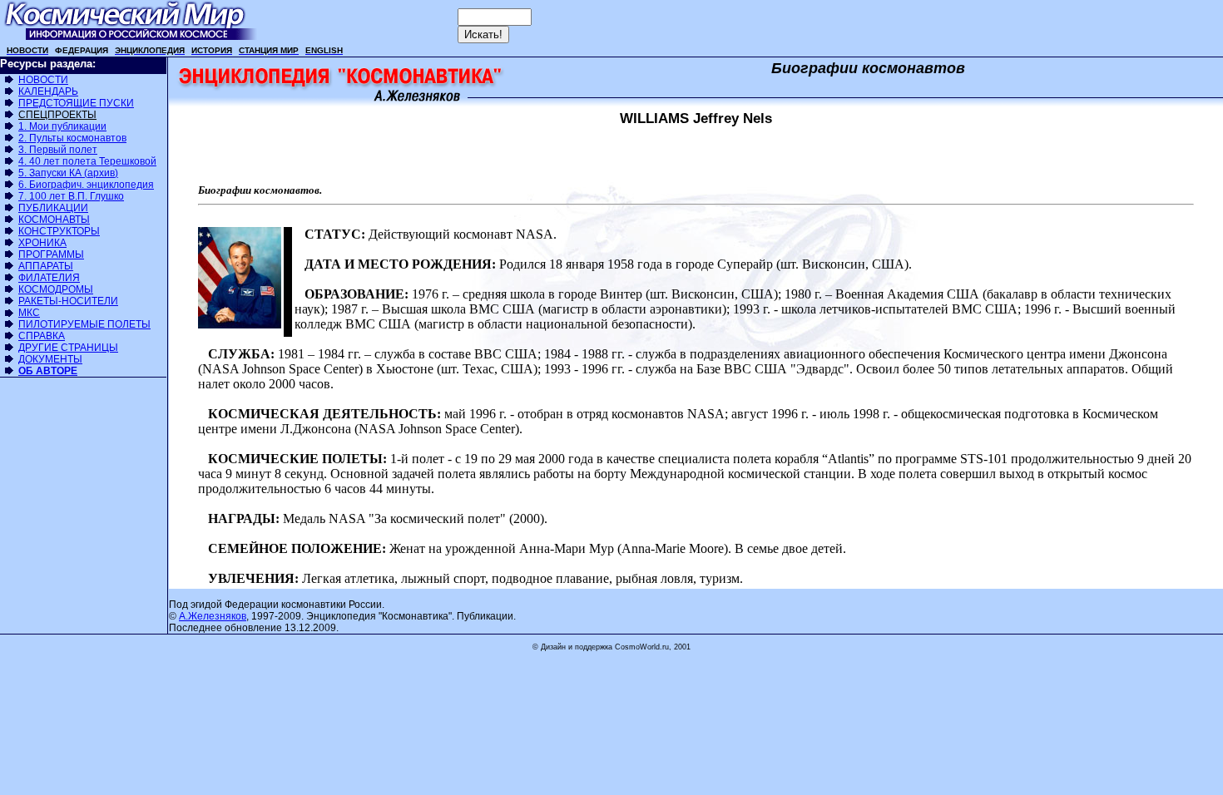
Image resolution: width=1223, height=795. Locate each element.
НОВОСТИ (43, 80)
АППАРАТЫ (45, 266)
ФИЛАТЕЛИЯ (49, 278)
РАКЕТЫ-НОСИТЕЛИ (68, 301)
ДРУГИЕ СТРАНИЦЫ (68, 347)
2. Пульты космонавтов (72, 138)
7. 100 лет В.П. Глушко (71, 196)
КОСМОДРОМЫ (55, 289)
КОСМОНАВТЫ (54, 219)
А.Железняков (212, 616)
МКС (29, 312)
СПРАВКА (41, 336)
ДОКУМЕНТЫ (50, 359)
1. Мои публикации (62, 126)
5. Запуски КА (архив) (68, 173)
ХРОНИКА (42, 243)
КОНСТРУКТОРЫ (59, 231)
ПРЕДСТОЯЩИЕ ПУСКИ (76, 103)
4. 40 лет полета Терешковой (87, 161)
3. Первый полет (57, 150)
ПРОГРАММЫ (51, 254)
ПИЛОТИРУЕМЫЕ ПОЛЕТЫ (84, 324)
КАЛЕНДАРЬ (48, 91)
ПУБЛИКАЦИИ (53, 208)
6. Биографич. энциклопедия (86, 184)
